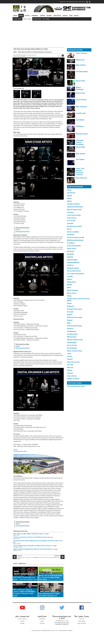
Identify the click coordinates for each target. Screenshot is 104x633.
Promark (70, 312)
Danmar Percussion (74, 226)
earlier (57, 556)
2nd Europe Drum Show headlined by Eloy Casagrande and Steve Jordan (36, 540)
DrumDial (70, 234)
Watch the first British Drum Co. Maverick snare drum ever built (50, 577)
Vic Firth (70, 365)
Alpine (69, 201)
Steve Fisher (80, 81)
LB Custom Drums (74, 271)
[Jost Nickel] (71, 122)
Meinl (69, 287)
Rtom (69, 323)
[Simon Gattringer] (71, 89)
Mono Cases (71, 293)
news (21, 15)
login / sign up (22, 619)
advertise (42, 619)
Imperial (70, 257)
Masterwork (71, 282)
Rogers (69, 314)
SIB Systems (72, 337)
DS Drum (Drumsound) (75, 237)
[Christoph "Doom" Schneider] (71, 142)
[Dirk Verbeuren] (71, 180)
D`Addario (71, 243)
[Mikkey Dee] (71, 61)
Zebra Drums (72, 376)
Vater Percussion (73, 362)
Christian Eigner (82, 71)
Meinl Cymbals (72, 290)
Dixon (69, 229)
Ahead (69, 195)
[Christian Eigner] (71, 75)
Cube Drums (71, 218)
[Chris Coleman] (71, 55)
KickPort (70, 265)
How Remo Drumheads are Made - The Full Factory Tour (25, 578)
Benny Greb (80, 93)
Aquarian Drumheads (75, 207)
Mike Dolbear (81, 65)
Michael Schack (82, 134)
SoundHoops (72, 348)
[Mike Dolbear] (71, 67)
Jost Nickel (80, 120)
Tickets (18, 229)
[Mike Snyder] (71, 155)
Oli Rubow (80, 126)
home (15, 15)
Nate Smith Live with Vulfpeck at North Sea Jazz (28, 533)
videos (42, 15)
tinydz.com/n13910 (21, 56)
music (76, 15)
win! (71, 15)
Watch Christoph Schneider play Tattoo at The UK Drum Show (32, 549)
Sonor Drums (72, 345)
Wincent (70, 367)
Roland (69, 320)
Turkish (70, 359)
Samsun (70, 328)
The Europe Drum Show (22, 231)
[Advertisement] (52, 32)
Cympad (70, 223)
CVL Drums (71, 221)
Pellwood (70, 306)
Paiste (69, 303)
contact (42, 623)
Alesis (69, 198)
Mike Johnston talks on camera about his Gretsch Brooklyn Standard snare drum (23, 592)
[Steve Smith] (71, 149)
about (42, 621)
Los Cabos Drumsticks (75, 273)
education (57, 15)
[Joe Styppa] (71, 163)
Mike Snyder (80, 154)
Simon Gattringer (79, 88)
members (35, 15)
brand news (37, 19)
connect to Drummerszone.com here (72, 1)
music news (27, 19)
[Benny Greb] (71, 95)
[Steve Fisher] (71, 83)
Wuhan (69, 370)
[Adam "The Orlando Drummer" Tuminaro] (71, 172)
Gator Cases (71, 248)
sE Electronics (72, 334)
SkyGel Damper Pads (75, 339)
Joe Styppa (80, 159)
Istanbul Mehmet (73, 262)
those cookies (81, 623)
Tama (69, 353)
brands (49, 15)
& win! (22, 623)
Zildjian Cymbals (73, 379)
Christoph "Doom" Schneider (80, 142)
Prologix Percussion (74, 309)
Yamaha (70, 373)
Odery (69, 296)
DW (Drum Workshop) (75, 240)
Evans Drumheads (74, 246)
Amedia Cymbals (73, 204)
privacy (81, 619)
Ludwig (70, 276)
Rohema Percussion (74, 317)
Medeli (69, 285)
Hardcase (70, 251)
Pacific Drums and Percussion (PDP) (78, 299)
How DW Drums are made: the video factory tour (49, 594)
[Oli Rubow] (71, 129)
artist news (17, 19)
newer (19, 556)
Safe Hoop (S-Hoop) (74, 326)
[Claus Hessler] (71, 102)
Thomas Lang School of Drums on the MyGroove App (29, 537)
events (65, 15)
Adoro (69, 190)
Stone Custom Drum (74, 351)
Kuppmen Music (73, 268)
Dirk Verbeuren (81, 178)
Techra (69, 356)
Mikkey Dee (80, 60)
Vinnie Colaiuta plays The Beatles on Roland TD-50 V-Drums (31, 545)
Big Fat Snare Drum (74, 209)
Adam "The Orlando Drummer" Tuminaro (80, 171)
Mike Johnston (81, 107)
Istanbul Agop (72, 260)
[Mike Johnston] (71, 109)
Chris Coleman (81, 53)
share (22, 621)
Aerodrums (71, 193)
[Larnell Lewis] (71, 115)
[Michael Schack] (71, 136)
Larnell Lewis (81, 113)
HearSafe (70, 254)
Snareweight (71, 342)
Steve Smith (80, 147)
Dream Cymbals (73, 232)
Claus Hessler (81, 100)
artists (27, 15)
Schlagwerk (71, 331)
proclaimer (81, 621)
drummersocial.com (62, 621)
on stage (46, 19)
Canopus (70, 212)
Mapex (69, 279)
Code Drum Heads (74, 215)
